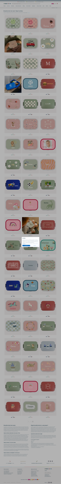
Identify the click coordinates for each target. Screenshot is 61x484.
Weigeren (35, 245)
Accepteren (26, 245)
